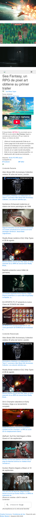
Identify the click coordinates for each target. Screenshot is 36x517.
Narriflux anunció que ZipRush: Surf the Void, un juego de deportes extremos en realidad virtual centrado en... (17, 461)
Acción (11, 158)
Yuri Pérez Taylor (11, 91)
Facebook (6, 162)
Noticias (10, 96)
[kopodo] (4, 72)
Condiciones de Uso (19, 514)
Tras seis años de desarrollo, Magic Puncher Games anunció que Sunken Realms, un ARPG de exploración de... (17, 493)
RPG (16, 158)
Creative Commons (6, 514)
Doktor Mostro (4, 516)
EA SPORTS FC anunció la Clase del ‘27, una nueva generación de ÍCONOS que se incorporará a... (17, 327)
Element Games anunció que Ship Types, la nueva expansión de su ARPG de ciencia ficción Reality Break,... (17, 263)
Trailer (17, 96)
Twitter (22, 162)
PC (14, 96)
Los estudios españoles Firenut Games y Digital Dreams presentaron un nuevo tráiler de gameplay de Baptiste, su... (17, 295)
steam (20, 158)
